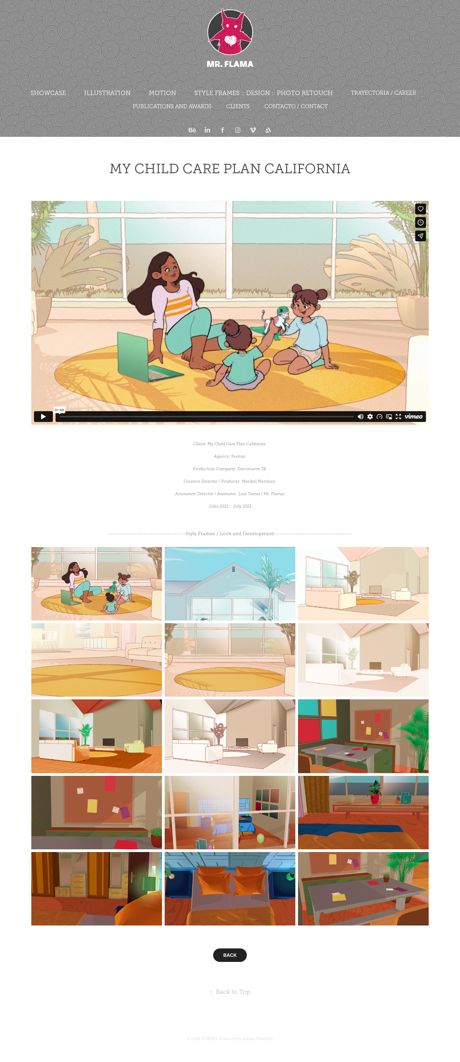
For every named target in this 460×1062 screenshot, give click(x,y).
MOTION (162, 93)
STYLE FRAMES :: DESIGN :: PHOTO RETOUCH (263, 93)
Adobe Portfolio (258, 1038)
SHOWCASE (48, 93)
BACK (230, 955)
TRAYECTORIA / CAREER (383, 93)
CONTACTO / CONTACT (296, 106)
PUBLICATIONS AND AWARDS (172, 106)
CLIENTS (238, 106)
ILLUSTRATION (107, 93)
